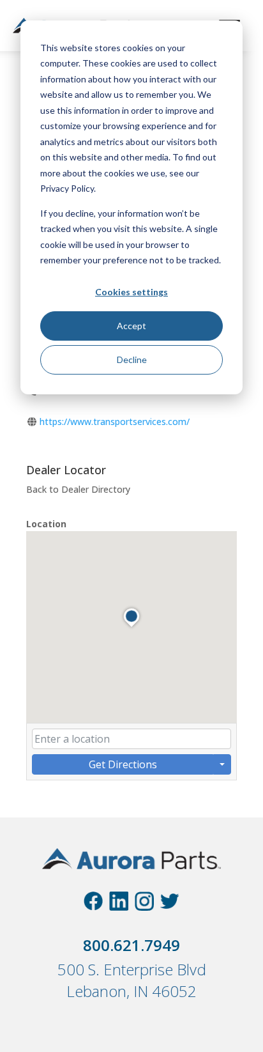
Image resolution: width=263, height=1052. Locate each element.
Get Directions (123, 764)
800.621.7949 (131, 944)
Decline (132, 359)
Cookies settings (131, 291)
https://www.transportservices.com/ (115, 421)
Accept (131, 325)
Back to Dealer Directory (78, 489)
